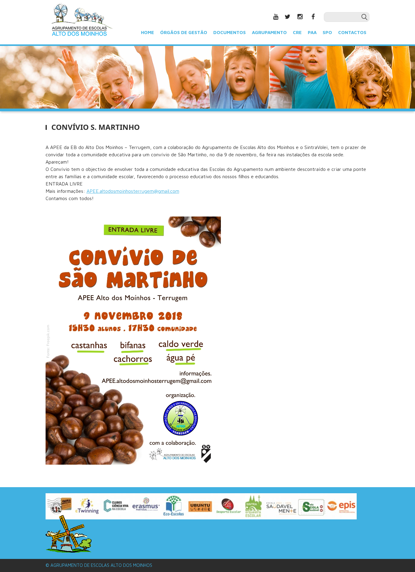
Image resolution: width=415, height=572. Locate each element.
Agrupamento (269, 32)
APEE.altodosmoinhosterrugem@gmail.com (133, 191)
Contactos (352, 32)
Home (147, 32)
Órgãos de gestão (183, 32)
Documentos (229, 32)
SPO (327, 32)
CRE (297, 32)
